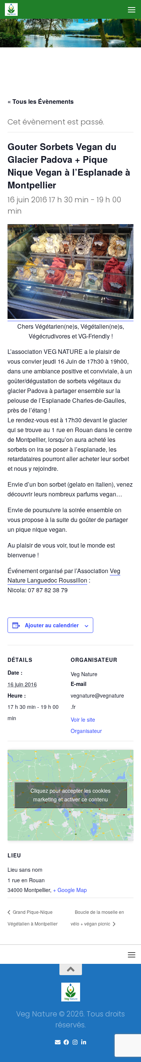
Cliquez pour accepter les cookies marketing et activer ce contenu (70, 795)
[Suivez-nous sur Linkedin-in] (83, 1042)
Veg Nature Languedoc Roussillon (64, 575)
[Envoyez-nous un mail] (58, 1042)
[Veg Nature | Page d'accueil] (13, 9)
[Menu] (131, 9)
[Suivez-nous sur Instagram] (75, 1042)
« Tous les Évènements (41, 101)
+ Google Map (70, 890)
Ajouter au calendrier (52, 625)
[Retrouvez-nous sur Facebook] (66, 1042)
